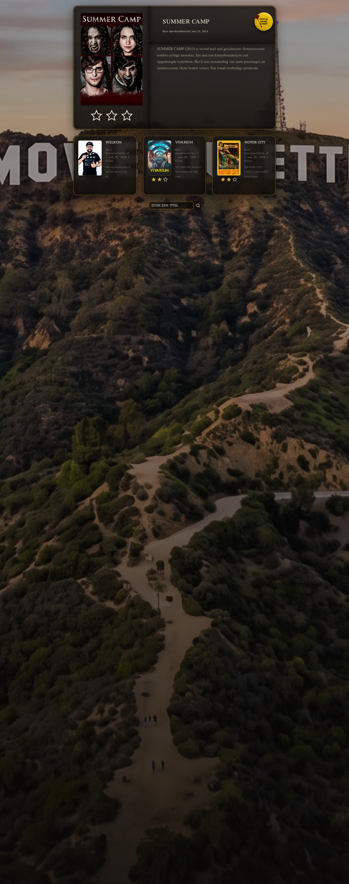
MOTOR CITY (255, 142)
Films (109, 161)
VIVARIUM (184, 142)
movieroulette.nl (179, 31)
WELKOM (114, 142)
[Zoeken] (198, 205)
